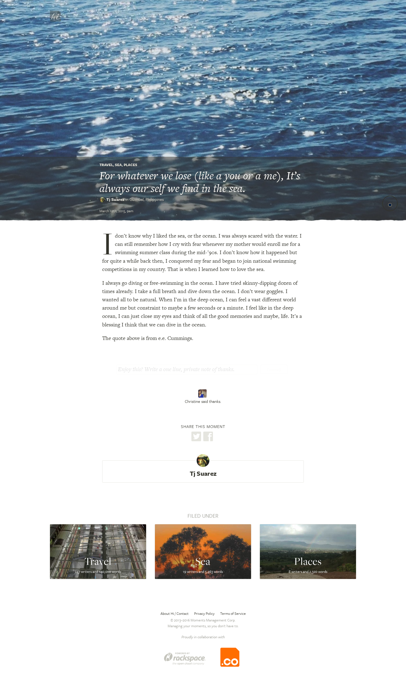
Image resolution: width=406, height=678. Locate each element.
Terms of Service (233, 613)
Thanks (274, 370)
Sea (118, 164)
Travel (106, 164)
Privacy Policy (204, 613)
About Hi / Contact (174, 613)
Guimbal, (147, 199)
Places (130, 164)
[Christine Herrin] (203, 393)
